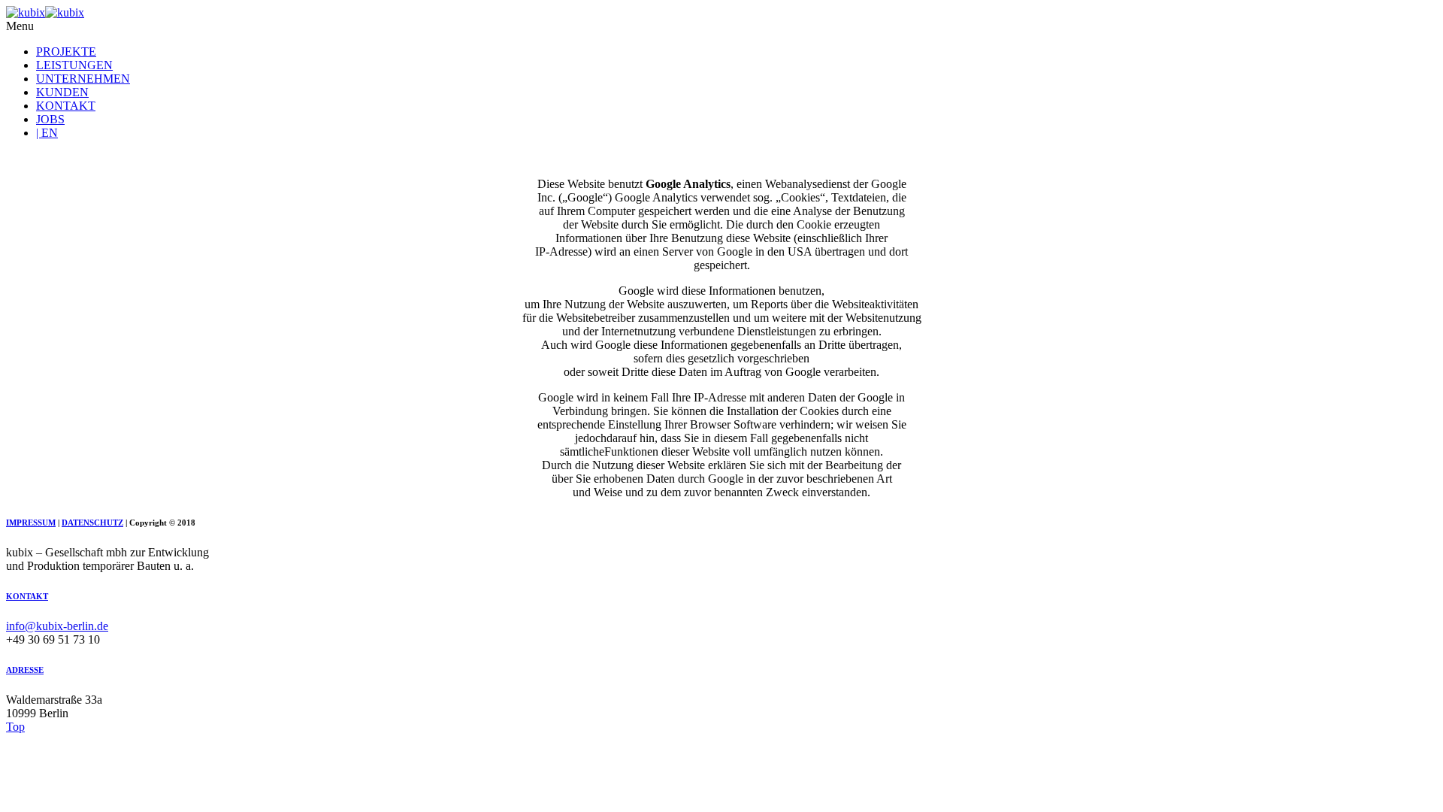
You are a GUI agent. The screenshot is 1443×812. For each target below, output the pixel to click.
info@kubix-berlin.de (57, 626)
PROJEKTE (66, 51)
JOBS (50, 119)
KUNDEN (62, 92)
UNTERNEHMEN (83, 78)
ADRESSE (25, 669)
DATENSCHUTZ (92, 522)
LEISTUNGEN (74, 65)
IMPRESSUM (31, 522)
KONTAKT (65, 105)
